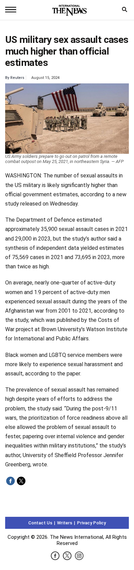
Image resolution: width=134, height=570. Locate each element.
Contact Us (40, 522)
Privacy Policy (91, 522)
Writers (64, 522)
